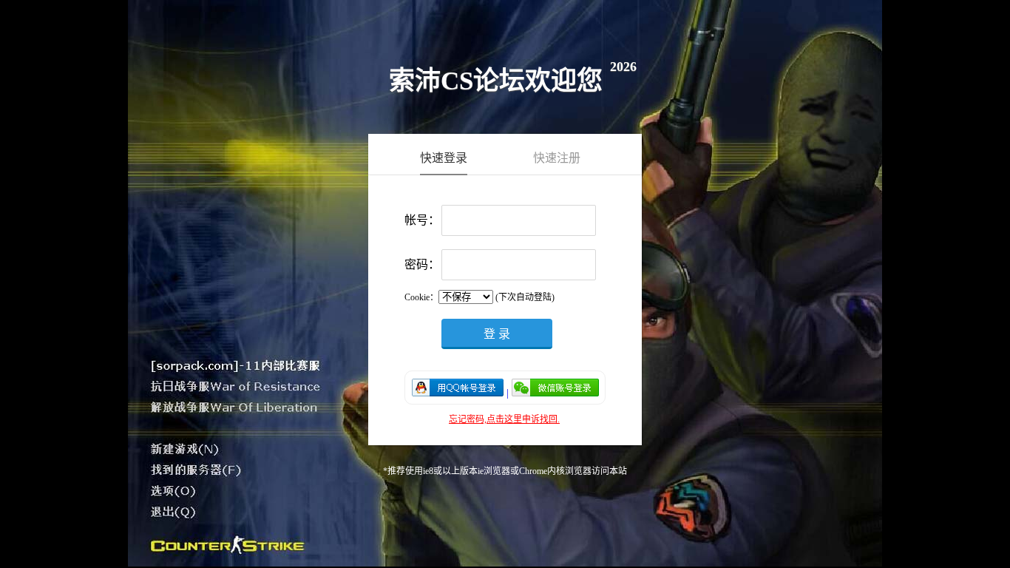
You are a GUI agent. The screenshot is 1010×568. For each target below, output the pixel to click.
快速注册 (556, 158)
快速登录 (443, 158)
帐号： (422, 220)
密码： (422, 264)
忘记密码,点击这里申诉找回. (504, 419)
